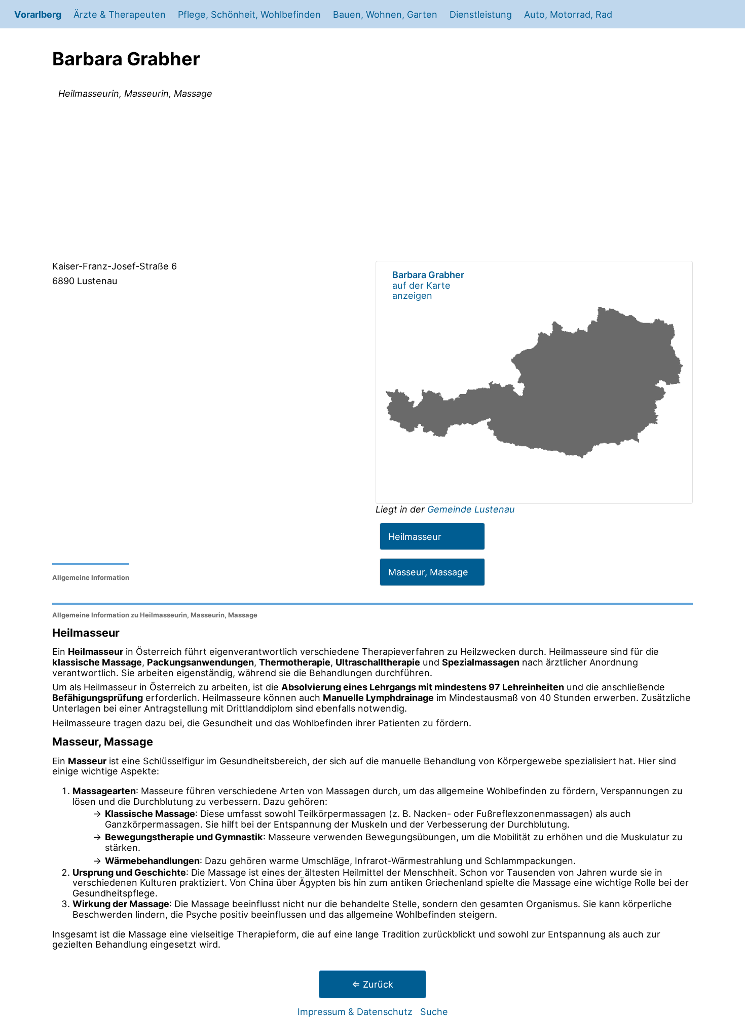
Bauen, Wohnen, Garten (385, 14)
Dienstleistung (481, 14)
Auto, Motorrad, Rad (568, 14)
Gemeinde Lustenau (471, 509)
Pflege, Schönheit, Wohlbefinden (249, 14)
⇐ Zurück (372, 984)
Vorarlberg (37, 14)
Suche (434, 1011)
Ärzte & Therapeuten (119, 14)
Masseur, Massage (428, 571)
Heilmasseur (414, 536)
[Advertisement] (372, 182)
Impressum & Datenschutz (355, 1011)
